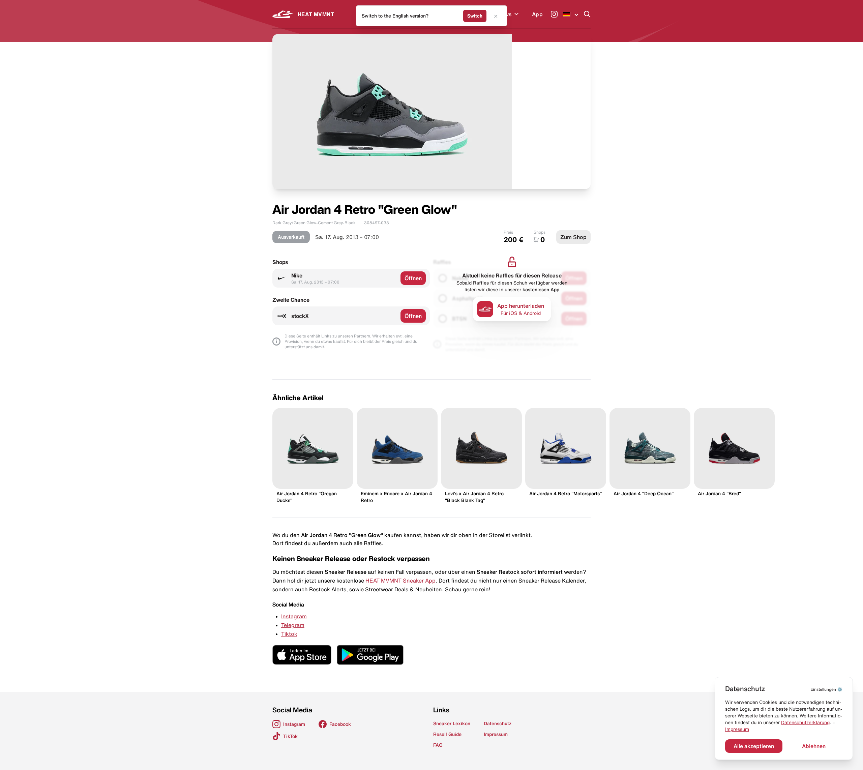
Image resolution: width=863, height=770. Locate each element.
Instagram (294, 616)
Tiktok (289, 633)
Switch (474, 15)
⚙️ (826, 689)
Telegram (292, 625)
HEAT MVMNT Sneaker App (400, 580)
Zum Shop (573, 237)
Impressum (737, 729)
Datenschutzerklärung (805, 722)
